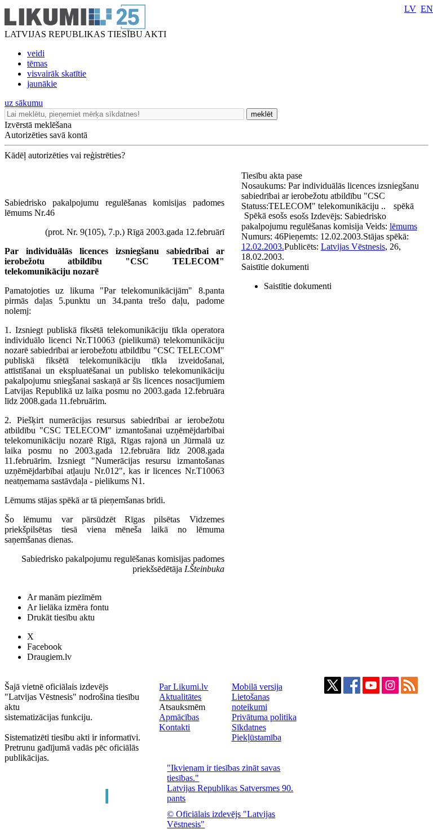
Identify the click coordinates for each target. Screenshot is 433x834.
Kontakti (174, 727)
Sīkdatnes (249, 727)
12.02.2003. (262, 246)
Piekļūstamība (256, 737)
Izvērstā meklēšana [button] (38, 125)
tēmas (37, 63)
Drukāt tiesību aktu (61, 617)
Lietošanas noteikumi (250, 702)
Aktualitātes (180, 697)
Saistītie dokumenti (275, 267)
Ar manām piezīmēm (64, 597)
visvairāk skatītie (56, 73)
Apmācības (179, 717)
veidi (36, 53)
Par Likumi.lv (183, 686)
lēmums (403, 226)
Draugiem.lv (49, 657)
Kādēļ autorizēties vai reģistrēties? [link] (65, 155)
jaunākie (42, 83)
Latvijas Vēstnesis (353, 246)
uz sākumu (24, 103)
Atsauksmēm (182, 707)
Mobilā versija (257, 686)
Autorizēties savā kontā (46, 135)
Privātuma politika (264, 717)
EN (427, 9)
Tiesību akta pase (272, 175)
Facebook (44, 646)
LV (410, 9)
